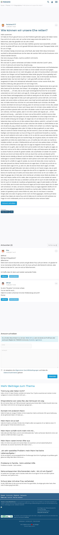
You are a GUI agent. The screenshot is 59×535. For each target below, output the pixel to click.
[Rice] (3, 251)
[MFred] (3, 283)
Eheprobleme (18, 5)
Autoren (9, 497)
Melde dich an (30, 338)
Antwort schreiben (9, 203)
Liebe (11, 211)
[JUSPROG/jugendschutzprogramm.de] (7, 516)
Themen (8, 5)
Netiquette (23, 495)
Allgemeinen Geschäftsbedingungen (27, 370)
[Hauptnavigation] (56, 2)
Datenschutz (29, 521)
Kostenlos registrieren (35, 340)
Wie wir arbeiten (18, 497)
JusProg (27, 517)
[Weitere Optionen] (56, 25)
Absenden (52, 376)
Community (9, 495)
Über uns (4, 497)
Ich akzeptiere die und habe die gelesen (26, 371)
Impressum (22, 521)
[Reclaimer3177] (3, 25)
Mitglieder (16, 495)
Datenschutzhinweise (10, 372)
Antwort (4, 350)
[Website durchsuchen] (48, 2)
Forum (2, 5)
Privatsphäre (36, 521)
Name (3, 345)
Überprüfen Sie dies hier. (43, 512)
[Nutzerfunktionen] (52, 2)
